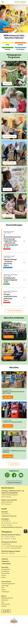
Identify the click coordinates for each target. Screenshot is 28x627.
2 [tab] (15, 626)
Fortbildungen (5, 591)
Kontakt (3, 575)
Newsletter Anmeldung (14, 482)
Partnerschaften (5, 604)
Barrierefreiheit (5, 573)
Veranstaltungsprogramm (8, 583)
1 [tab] (13, 626)
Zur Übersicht (8, 29)
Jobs (2, 602)
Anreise (3, 577)
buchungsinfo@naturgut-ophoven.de (11, 527)
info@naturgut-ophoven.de (8, 516)
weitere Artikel (14, 464)
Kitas (2, 587)
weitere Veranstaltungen (15, 310)
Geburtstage (4, 585)
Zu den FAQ (6, 611)
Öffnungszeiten (5, 569)
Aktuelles (3, 606)
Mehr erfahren (8, 336)
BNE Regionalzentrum (7, 598)
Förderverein (4, 600)
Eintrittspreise (5, 571)
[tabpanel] (14, 621)
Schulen (3, 589)
